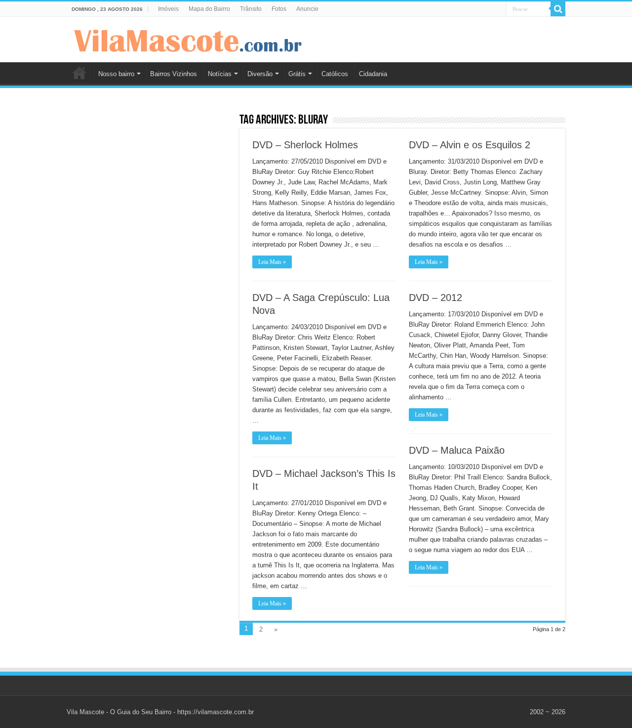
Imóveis (168, 8)
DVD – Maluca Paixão (457, 450)
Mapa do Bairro (209, 8)
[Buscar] (558, 8)
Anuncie (307, 8)
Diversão (260, 74)
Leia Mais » (272, 261)
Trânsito (251, 8)
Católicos (334, 74)
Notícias (220, 74)
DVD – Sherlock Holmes (305, 144)
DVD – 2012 (435, 297)
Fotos (279, 8)
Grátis (297, 74)
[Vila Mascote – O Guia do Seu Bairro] (188, 38)
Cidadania (373, 74)
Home (79, 72)
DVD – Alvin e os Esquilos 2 (469, 144)
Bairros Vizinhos (173, 74)
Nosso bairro (116, 74)
